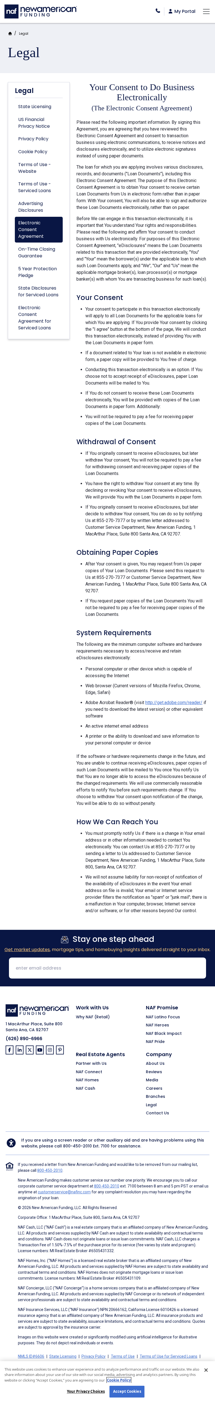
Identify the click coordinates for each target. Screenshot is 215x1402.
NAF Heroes (157, 1025)
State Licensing (34, 106)
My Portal (184, 11)
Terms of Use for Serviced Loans (168, 1356)
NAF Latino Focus (163, 1017)
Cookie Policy (32, 151)
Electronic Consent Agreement (31, 229)
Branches (155, 1096)
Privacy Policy (33, 139)
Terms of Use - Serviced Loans (34, 187)
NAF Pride (155, 1041)
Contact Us (157, 1113)
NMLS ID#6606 (31, 1356)
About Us (155, 1063)
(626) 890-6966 (24, 1038)
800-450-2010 (77, 1146)
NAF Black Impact (164, 1033)
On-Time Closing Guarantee (36, 252)
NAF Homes (87, 1080)
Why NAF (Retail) (93, 1017)
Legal (23, 33)
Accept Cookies (127, 1391)
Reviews (154, 1072)
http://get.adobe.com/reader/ (173, 702)
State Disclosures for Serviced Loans (38, 291)
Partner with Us (91, 1063)
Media (152, 1080)
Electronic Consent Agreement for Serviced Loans (34, 317)
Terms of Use (123, 1356)
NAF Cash (85, 1088)
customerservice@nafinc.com (64, 1192)
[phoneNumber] (158, 11)
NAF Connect (89, 1072)
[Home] (40, 11)
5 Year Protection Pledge (37, 272)
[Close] (206, 1370)
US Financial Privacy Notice (34, 122)
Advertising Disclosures (30, 206)
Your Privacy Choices (86, 1391)
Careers (154, 1088)
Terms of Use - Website (34, 167)
